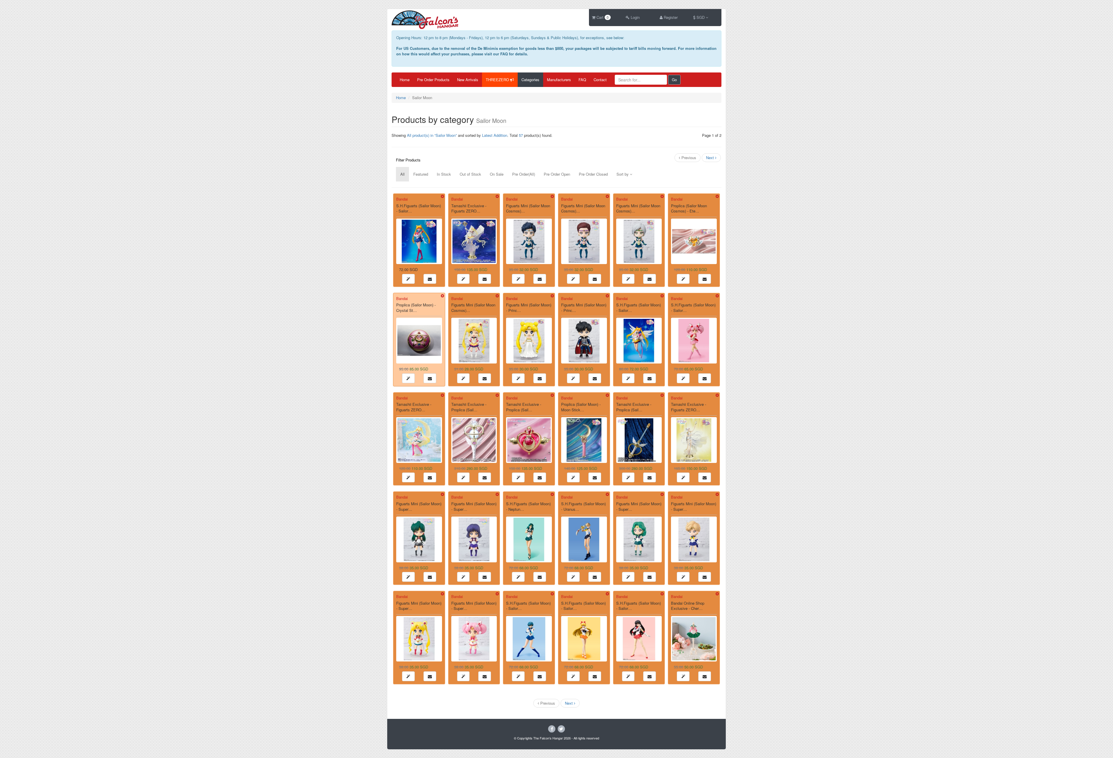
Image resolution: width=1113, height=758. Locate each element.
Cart (602, 17)
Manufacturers (559, 79)
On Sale (496, 174)
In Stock (444, 174)
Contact (600, 79)
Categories (530, 79)
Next (710, 157)
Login (635, 17)
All (402, 174)
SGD (700, 17)
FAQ (582, 79)
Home (405, 79)
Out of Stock (470, 174)
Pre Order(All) (523, 174)
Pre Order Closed (593, 174)
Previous (688, 157)
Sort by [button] (623, 174)
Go (674, 79)
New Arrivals (467, 79)
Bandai (402, 199)
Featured (420, 174)
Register (670, 17)
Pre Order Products (433, 79)
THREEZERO (498, 79)
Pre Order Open (557, 174)
